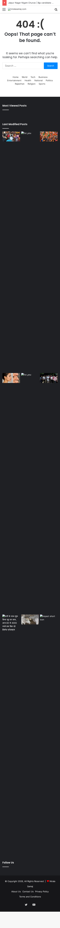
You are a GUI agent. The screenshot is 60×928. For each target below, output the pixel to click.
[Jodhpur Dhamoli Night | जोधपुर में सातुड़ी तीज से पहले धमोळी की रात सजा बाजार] (11, 136)
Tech (33, 77)
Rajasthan (19, 83)
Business (43, 77)
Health (28, 80)
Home (16, 77)
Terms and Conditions (30, 896)
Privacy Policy (42, 891)
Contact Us (28, 891)
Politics (49, 80)
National (38, 80)
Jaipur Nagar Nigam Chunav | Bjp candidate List (31, 2)
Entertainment (14, 80)
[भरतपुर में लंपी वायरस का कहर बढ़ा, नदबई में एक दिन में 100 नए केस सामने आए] (30, 619)
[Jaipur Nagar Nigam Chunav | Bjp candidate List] (49, 136)
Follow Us (8, 862)
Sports (42, 83)
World (24, 77)
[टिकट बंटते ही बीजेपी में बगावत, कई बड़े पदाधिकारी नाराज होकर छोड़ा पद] (49, 378)
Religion (32, 83)
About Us (16, 891)
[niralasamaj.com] (17, 9)
